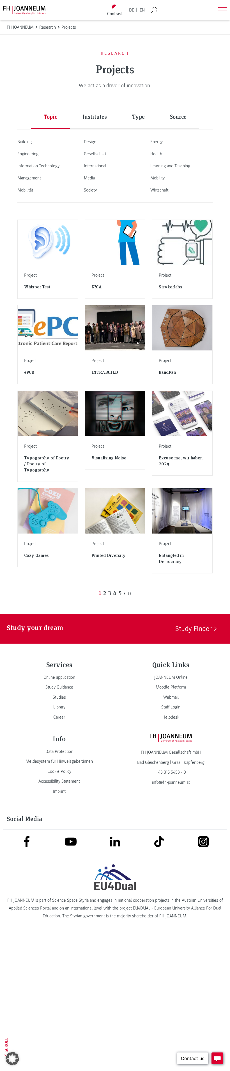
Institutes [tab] (94, 116)
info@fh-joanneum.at (171, 782)
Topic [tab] (50, 116)
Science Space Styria (70, 900)
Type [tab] (138, 116)
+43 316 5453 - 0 (171, 772)
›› (130, 592)
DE (131, 10)
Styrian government (87, 916)
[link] (59, 677)
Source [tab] (178, 116)
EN (142, 10)
